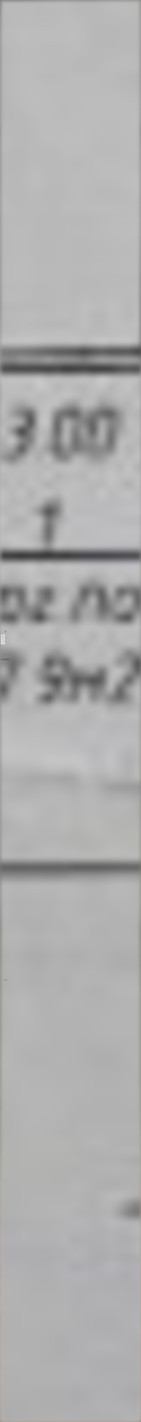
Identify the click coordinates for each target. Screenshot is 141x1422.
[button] (72, 632)
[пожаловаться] (3, 636)
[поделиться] (3, 639)
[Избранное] (3, 642)
